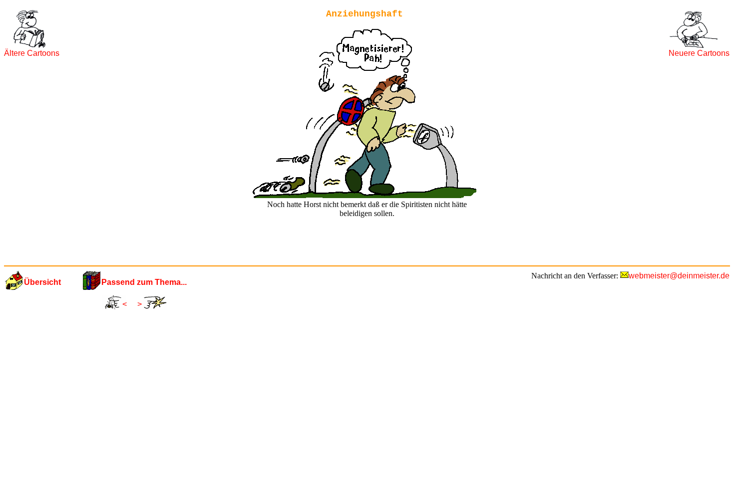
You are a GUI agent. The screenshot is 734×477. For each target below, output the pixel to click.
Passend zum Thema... (144, 282)
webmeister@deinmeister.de (679, 275)
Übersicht (42, 282)
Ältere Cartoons (31, 53)
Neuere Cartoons (699, 53)
